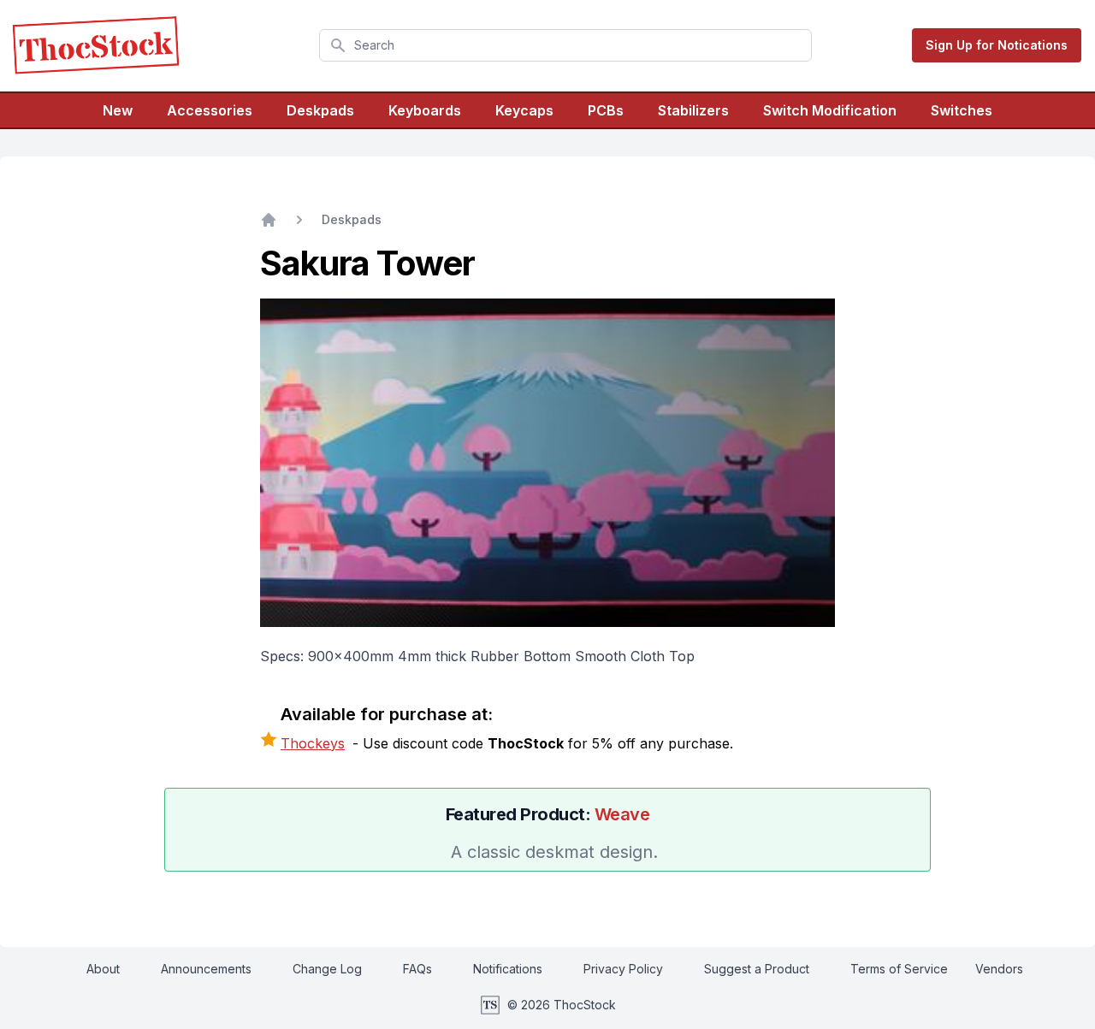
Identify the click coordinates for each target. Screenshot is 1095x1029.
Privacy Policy (623, 968)
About (103, 968)
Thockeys (313, 743)
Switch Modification (830, 110)
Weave (622, 814)
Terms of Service (899, 968)
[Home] (268, 219)
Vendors (999, 968)
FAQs (417, 968)
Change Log (327, 968)
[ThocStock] (96, 45)
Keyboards (424, 110)
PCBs (606, 110)
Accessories (209, 110)
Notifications (507, 968)
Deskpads (320, 110)
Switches (961, 110)
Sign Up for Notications (997, 45)
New (118, 110)
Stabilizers (693, 110)
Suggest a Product (756, 968)
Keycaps (524, 110)
